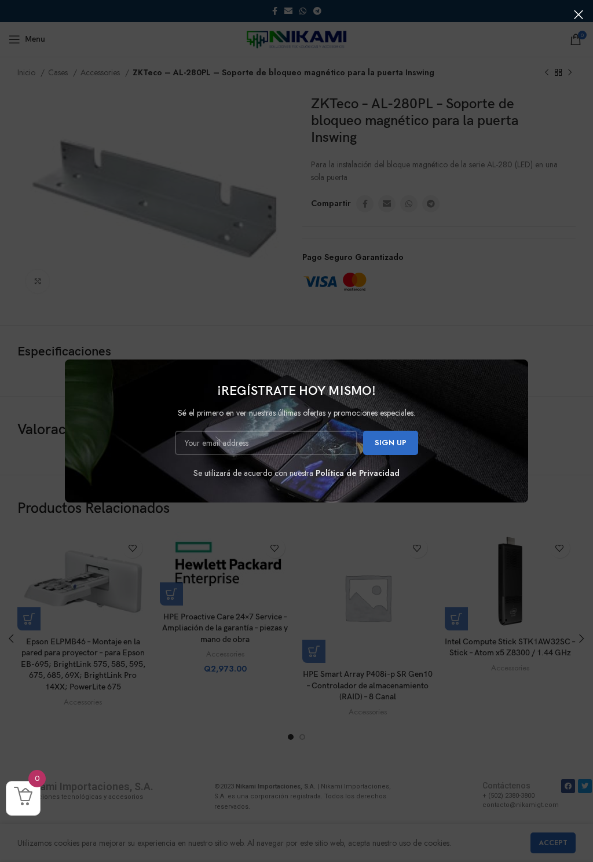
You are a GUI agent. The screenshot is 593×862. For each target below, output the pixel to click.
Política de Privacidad (358, 473)
